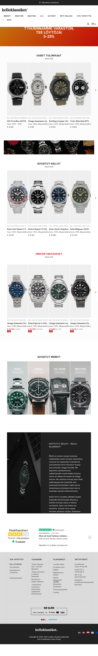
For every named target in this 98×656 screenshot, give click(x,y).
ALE (42, 16)
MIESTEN (19, 16)
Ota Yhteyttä (84, 16)
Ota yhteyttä (14, 567)
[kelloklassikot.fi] (92, 633)
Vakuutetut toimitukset (50, 3)
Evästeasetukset (16, 578)
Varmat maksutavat (57, 579)
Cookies (56, 592)
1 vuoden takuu (58, 564)
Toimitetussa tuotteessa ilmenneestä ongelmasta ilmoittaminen (36, 589)
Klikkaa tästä (17, 372)
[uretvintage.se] (79, 633)
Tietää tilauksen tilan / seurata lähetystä (37, 566)
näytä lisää (49, 59)
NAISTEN (32, 16)
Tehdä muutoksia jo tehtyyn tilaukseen (37, 574)
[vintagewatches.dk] (83, 633)
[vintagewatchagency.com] (96, 633)
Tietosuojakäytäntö (60, 590)
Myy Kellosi (66, 16)
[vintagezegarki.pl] (87, 633)
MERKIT (7, 16)
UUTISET (52, 16)
